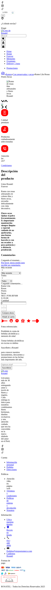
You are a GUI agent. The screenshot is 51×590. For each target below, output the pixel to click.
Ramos (9, 74)
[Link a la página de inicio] (3, 74)
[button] (9, 23)
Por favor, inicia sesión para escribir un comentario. (13, 264)
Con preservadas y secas (23, 74)
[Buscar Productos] (3, 39)
